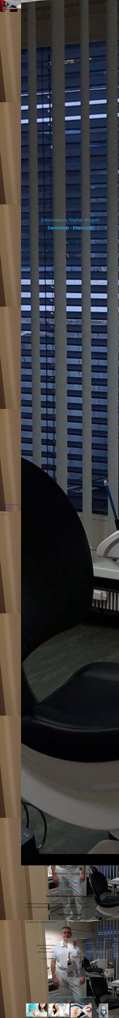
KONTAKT (5, 514)
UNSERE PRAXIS (7, 508)
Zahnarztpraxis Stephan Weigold (10, 504)
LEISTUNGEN (6, 511)
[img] (70, 432)
